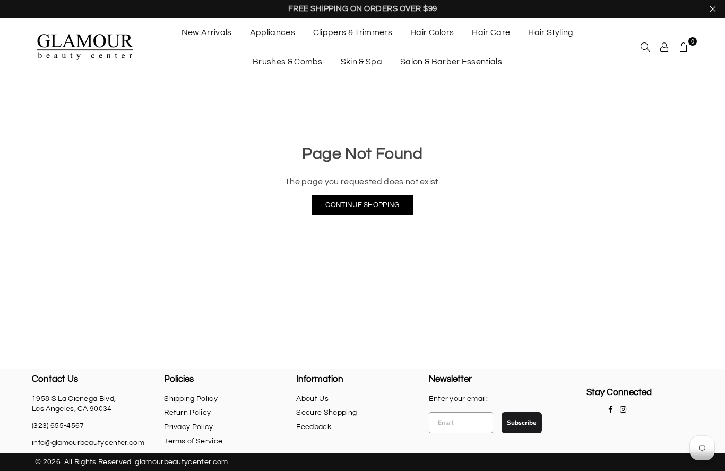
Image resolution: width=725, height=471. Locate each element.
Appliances (272, 32)
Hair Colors (432, 32)
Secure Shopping (326, 412)
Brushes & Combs (288, 61)
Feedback (313, 427)
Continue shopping (362, 205)
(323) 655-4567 (58, 426)
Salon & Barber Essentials (451, 61)
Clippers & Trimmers (352, 32)
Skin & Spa (361, 61)
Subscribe (522, 422)
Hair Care (491, 32)
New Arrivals (207, 32)
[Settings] (664, 47)
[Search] (645, 47)
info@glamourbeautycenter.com (88, 443)
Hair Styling (550, 32)
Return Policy (187, 412)
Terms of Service (193, 441)
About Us (312, 399)
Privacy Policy (188, 427)
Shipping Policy (191, 399)
